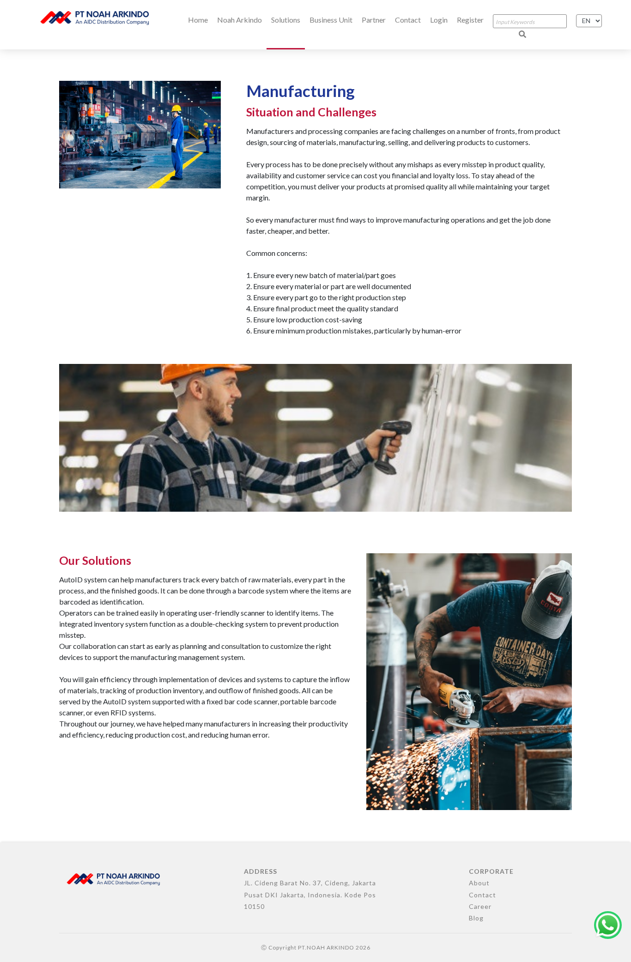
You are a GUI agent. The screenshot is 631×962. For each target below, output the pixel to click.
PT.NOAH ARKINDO (326, 947)
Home (198, 19)
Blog (476, 918)
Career (480, 906)
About (479, 883)
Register (470, 19)
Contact (408, 19)
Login (439, 19)
